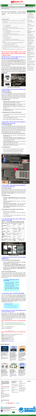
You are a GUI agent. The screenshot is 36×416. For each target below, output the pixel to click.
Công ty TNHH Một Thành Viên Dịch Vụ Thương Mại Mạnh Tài (13, 49)
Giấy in (28, 24)
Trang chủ (2, 7)
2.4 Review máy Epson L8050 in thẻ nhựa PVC (11, 33)
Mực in (28, 59)
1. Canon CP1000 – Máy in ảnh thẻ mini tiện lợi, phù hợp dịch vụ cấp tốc (14, 23)
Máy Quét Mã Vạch (30, 56)
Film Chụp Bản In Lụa (30, 21)
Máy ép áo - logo (30, 40)
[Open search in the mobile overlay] (18, 5)
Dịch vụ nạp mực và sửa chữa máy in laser (22, 388)
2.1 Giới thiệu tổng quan (7, 30)
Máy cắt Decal (29, 35)
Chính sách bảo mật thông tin (15, 390)
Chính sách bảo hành (15, 392)
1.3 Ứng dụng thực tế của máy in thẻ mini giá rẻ (11, 27)
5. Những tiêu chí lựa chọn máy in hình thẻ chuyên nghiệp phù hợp (13, 42)
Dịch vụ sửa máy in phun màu (22, 386)
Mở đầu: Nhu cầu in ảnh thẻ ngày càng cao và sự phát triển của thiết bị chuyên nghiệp (14, 21)
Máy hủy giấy (29, 43)
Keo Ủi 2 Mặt (29, 28)
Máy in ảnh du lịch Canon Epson (11, 307)
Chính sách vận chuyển (14, 388)
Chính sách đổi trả (14, 384)
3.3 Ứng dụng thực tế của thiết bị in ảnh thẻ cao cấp (11, 39)
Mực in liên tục (29, 62)
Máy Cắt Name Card (30, 37)
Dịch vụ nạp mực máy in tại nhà (22, 383)
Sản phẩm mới (29, 68)
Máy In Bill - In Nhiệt (30, 46)
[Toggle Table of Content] (24, 19)
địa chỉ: (11, 319)
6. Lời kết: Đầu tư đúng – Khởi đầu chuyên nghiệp (10, 45)
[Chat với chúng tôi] (2, 407)
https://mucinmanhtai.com (9, 341)
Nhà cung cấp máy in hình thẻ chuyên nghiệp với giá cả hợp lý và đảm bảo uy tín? (14, 48)
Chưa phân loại (29, 14)
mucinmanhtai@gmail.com (9, 326)
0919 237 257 (12, 335)
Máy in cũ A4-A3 (29, 48)
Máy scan (28, 58)
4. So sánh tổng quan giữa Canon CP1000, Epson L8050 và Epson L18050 (14, 41)
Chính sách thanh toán (15, 385)
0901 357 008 (7, 335)
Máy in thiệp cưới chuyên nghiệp (11, 305)
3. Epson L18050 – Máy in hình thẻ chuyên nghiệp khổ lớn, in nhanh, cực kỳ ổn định (14, 35)
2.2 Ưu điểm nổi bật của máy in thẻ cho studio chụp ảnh (12, 31)
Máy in (28, 45)
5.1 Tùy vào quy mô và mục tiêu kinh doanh (10, 43)
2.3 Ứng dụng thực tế (7, 32)
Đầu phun (28, 20)
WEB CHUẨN (26, 415)
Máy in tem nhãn (29, 52)
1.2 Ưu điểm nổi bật (7, 26)
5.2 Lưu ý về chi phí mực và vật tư (9, 44)
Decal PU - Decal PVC (30, 17)
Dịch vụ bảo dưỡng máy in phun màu (22, 390)
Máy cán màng (29, 34)
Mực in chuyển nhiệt (30, 61)
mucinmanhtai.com (8, 328)
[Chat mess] (34, 407)
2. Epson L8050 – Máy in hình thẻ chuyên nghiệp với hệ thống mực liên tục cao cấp (14, 29)
